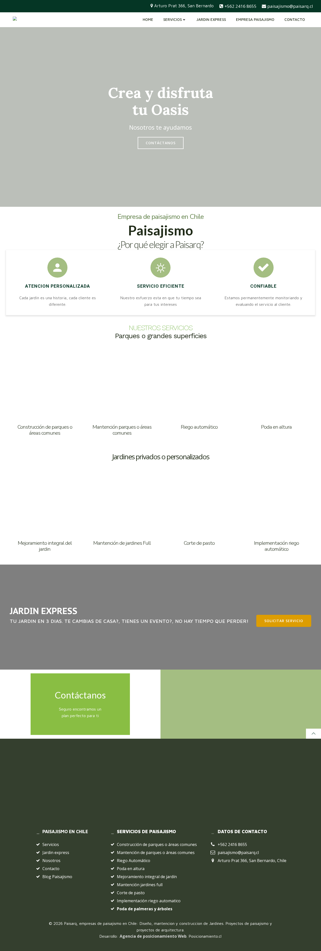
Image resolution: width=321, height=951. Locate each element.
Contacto (294, 19)
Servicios (172, 19)
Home (148, 19)
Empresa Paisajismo (255, 19)
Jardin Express (211, 19)
